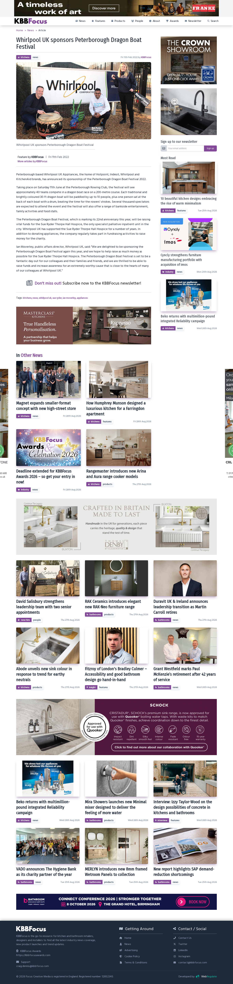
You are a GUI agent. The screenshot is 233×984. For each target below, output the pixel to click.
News (31, 30)
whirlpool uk (45, 298)
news (35, 57)
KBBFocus (146, 57)
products (107, 484)
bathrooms (95, 614)
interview (162, 820)
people (37, 620)
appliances (82, 298)
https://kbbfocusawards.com (33, 955)
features (107, 421)
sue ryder (57, 298)
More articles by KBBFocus (32, 161)
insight (92, 687)
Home (20, 30)
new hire (25, 620)
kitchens (25, 57)
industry (25, 489)
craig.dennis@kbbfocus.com (32, 966)
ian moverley (69, 298)
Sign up (210, 148)
